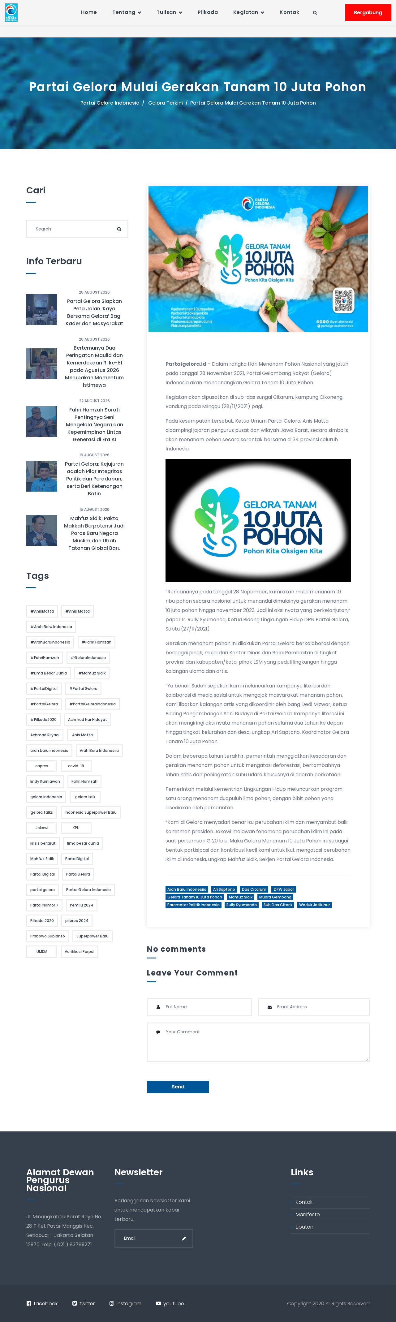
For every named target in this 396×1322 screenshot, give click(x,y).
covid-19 (76, 766)
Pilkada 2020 (42, 920)
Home (89, 12)
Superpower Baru (92, 936)
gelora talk (85, 796)
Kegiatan (245, 12)
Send (178, 1086)
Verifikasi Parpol (79, 951)
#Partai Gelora (83, 688)
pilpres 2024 (76, 920)
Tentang (124, 12)
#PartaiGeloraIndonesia (92, 704)
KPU (76, 827)
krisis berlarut (43, 843)
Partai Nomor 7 (44, 905)
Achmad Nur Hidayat (87, 719)
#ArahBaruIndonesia (50, 642)
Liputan (304, 1226)
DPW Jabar (284, 889)
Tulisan (166, 12)
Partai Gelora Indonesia (110, 102)
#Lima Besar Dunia (48, 673)
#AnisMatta (42, 611)
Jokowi (42, 827)
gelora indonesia (46, 796)
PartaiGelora (78, 874)
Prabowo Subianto (47, 936)
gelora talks (42, 812)
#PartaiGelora (44, 704)
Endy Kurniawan (45, 781)
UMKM (42, 951)
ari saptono (224, 889)
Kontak (289, 12)
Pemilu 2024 (81, 905)
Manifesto (308, 1214)
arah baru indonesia (49, 750)
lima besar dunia (83, 843)
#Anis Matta (77, 611)
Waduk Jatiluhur (314, 904)
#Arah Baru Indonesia (51, 626)
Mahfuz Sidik (240, 897)
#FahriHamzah (44, 657)
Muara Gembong (275, 897)
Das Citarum (254, 889)
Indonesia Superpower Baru (91, 812)
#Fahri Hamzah (96, 642)
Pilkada (208, 12)
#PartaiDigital (44, 688)
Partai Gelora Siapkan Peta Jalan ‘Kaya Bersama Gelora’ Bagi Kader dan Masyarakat (94, 312)
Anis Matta (82, 735)
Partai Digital (42, 874)
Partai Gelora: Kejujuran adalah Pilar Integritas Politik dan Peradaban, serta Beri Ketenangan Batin (94, 478)
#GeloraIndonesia (88, 657)
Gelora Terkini (165, 102)
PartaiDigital (77, 858)
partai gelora (42, 889)
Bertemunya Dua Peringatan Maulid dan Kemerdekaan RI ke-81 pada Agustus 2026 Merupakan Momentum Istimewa (94, 366)
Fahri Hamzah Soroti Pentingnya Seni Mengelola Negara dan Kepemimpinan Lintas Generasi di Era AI (94, 424)
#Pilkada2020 (43, 719)
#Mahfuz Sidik (91, 673)
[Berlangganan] (184, 1238)
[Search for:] (77, 229)
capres (41, 766)
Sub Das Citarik (278, 904)
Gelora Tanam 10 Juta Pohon (194, 897)
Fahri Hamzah (84, 781)
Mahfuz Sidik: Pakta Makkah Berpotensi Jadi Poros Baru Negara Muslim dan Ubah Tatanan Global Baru (94, 533)
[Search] (119, 229)
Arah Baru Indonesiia (186, 889)
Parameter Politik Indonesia (193, 904)
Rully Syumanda (241, 904)
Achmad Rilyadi (44, 735)
